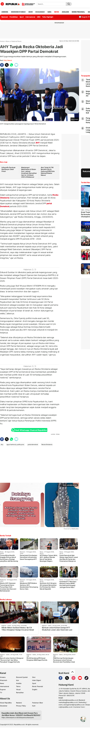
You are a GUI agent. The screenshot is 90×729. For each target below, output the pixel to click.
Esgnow (3, 689)
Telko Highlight (47, 17)
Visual (18, 689)
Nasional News (16, 41)
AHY (37, 143)
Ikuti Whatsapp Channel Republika (31, 430)
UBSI (38, 17)
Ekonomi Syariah (18, 12)
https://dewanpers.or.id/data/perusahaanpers (18, 717)
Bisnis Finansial (78, 12)
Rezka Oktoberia (46, 444)
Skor (33, 677)
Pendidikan (14, 17)
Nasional (4, 17)
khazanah (40, 12)
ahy (2, 444)
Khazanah (3, 680)
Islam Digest (36, 680)
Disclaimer (3, 706)
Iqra (17, 680)
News (8, 41)
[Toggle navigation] (2, 4)
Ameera (2, 677)
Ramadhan (20, 692)
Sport (22, 17)
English (34, 689)
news (56, 12)
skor (30, 12)
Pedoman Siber (37, 703)
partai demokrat (33, 444)
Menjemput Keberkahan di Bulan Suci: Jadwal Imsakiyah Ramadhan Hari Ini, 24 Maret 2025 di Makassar (29, 172)
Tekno (18, 686)
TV (1, 692)
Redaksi (19, 703)
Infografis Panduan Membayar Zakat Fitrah (8, 169)
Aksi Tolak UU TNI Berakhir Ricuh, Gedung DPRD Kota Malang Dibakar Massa (48, 171)
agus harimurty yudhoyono (15, 444)
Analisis (19, 683)
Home (2, 41)
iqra (49, 12)
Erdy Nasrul (8, 60)
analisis (65, 12)
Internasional (30, 17)
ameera (4, 12)
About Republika (6, 703)
